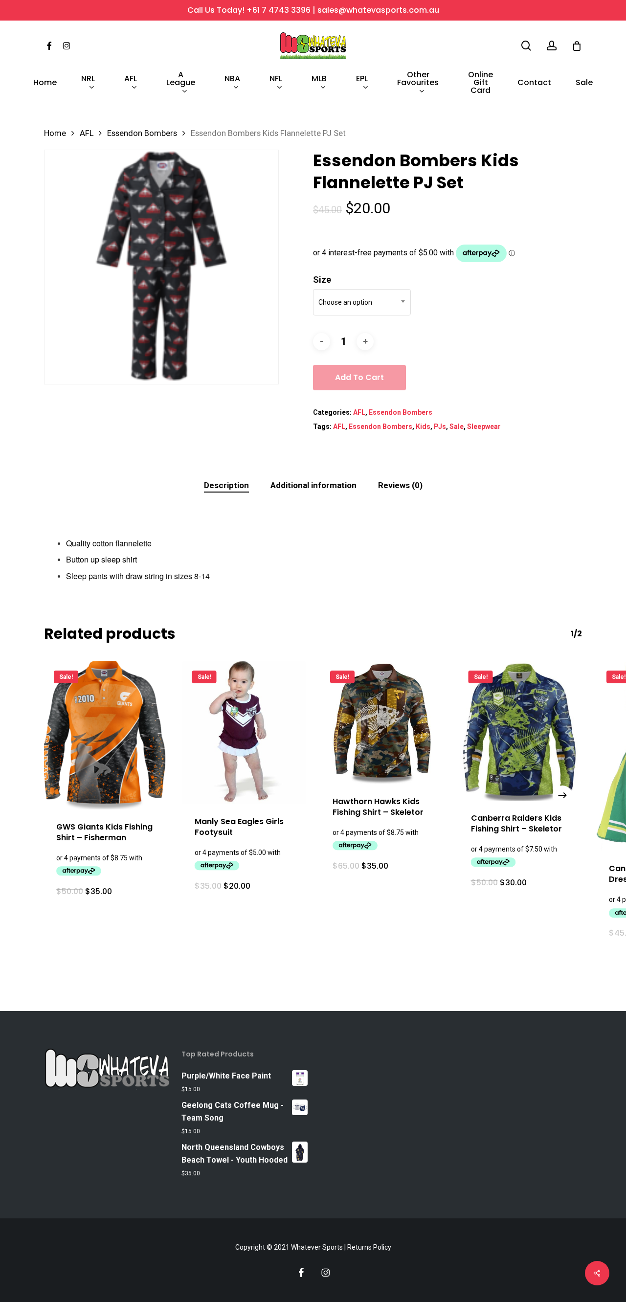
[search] (526, 46)
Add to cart (359, 377)
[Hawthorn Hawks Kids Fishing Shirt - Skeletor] (382, 723)
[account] (552, 46)
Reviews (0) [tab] (400, 485)
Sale (456, 426)
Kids (423, 426)
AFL (86, 133)
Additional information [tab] (313, 485)
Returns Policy (369, 1247)
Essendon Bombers (142, 133)
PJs (440, 426)
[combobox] (362, 302)
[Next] (562, 795)
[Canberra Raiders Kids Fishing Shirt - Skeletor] (520, 731)
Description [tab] (226, 485)
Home (55, 133)
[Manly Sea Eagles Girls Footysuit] (244, 732)
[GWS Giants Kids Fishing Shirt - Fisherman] (106, 735)
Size (322, 279)
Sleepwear (484, 426)
